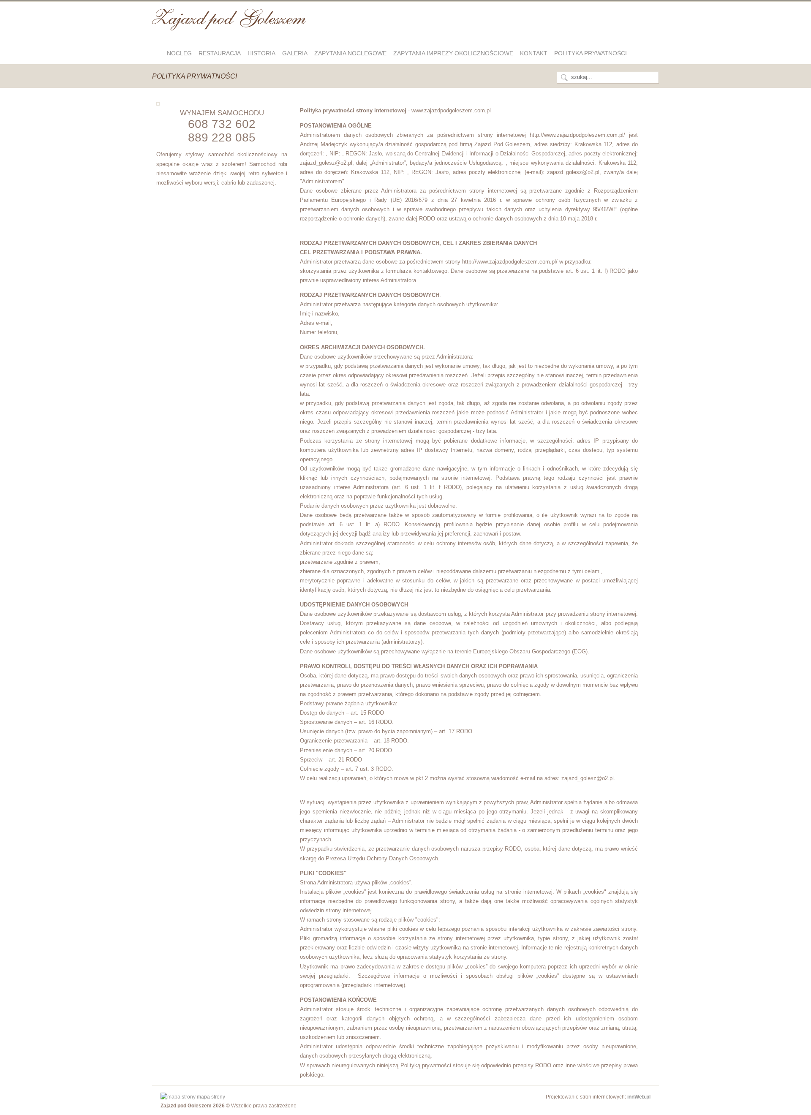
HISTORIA (261, 53)
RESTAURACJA (220, 53)
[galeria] (158, 104)
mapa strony (210, 1097)
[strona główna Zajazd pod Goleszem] (229, 26)
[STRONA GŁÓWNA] (157, 53)
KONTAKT (533, 53)
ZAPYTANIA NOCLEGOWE (350, 53)
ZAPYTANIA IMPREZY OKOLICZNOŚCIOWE (453, 53)
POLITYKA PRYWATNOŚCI (590, 53)
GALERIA (295, 53)
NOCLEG (179, 53)
